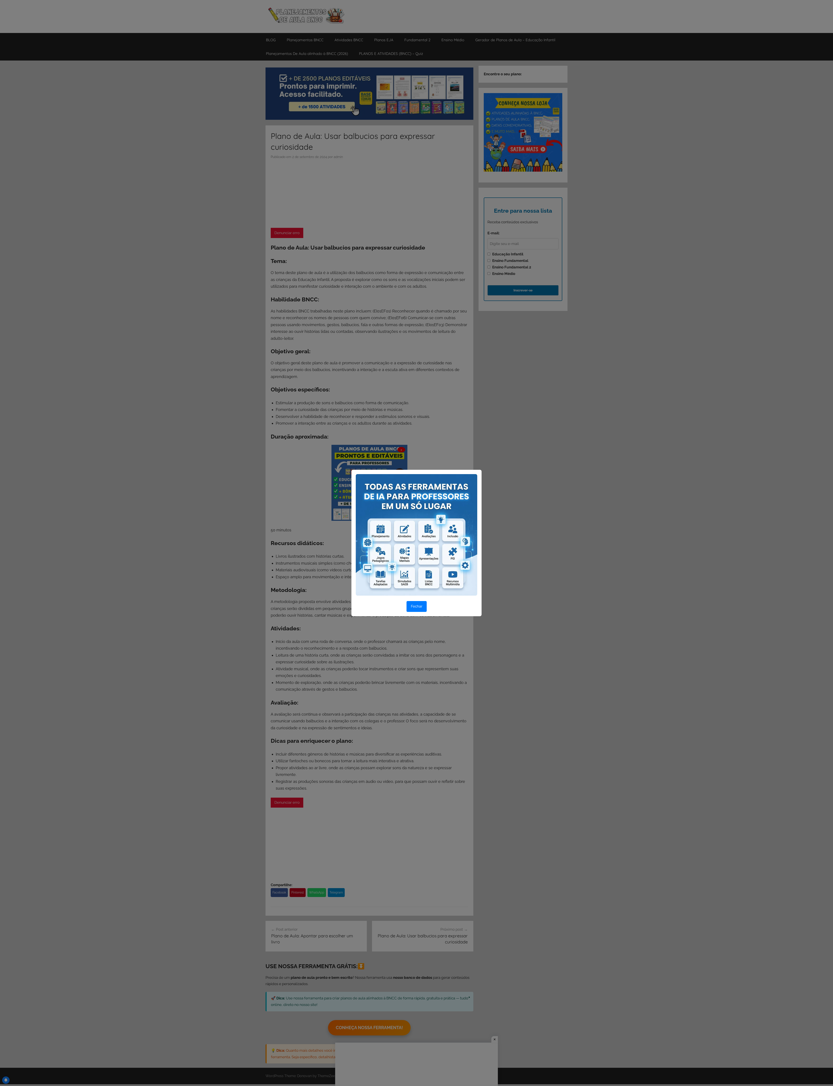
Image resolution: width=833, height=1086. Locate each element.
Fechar (416, 606)
